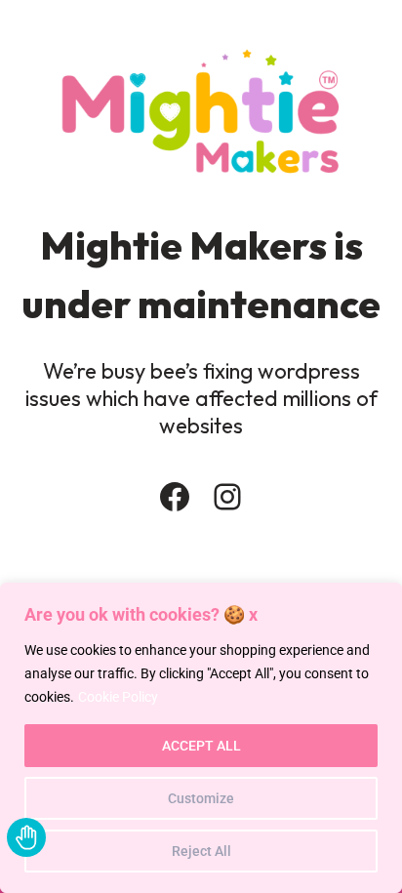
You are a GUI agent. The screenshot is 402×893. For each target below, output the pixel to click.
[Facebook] (174, 496)
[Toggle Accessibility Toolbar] (26, 837)
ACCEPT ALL (201, 745)
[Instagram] (227, 496)
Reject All (201, 851)
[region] (201, 738)
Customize (201, 798)
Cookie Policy (118, 697)
